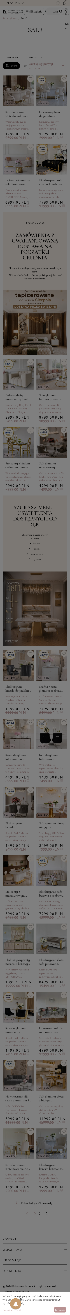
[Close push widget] (20, 1299)
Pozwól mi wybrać (12, 1309)
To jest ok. (60, 1309)
